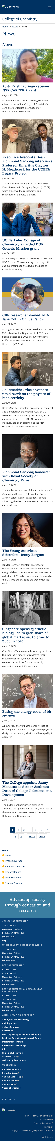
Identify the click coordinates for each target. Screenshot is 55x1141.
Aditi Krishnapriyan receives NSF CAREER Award (26, 88)
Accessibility (46, 1119)
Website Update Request (14, 1060)
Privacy (48, 1126)
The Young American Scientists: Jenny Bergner (23, 552)
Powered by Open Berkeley (39, 1115)
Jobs (4, 1049)
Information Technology (14, 1045)
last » (43, 836)
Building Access (9, 1023)
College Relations (10, 1027)
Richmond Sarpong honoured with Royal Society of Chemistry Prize (26, 476)
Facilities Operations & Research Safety (21, 1038)
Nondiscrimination (43, 1123)
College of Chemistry (19, 19)
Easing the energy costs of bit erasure (26, 713)
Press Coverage (13, 860)
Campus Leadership (12, 1076)
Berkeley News (10, 1073)
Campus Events (10, 1080)
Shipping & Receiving (12, 1053)
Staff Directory (10, 1056)
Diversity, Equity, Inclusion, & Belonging (21, 1034)
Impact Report (13, 871)
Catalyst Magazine (15, 866)
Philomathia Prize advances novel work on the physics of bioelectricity (26, 393)
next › (33, 836)
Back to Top (47, 1136)
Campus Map (9, 1084)
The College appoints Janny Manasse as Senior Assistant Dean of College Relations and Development (27, 788)
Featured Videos (14, 877)
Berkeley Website (11, 1069)
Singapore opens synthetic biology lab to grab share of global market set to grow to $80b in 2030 (25, 634)
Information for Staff (12, 1041)
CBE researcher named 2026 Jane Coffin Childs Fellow (25, 317)
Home (5, 26)
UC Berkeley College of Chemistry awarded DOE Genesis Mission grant (22, 244)
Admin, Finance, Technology (15, 1019)
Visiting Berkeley (11, 1088)
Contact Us (7, 1030)
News (15, 26)
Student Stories (13, 882)
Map (4, 940)
